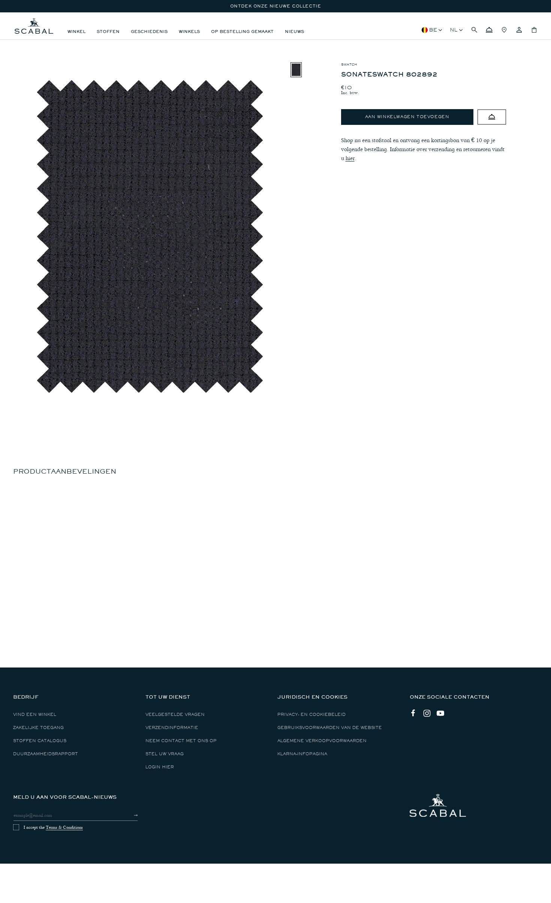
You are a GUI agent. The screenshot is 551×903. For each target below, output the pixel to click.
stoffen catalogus (39, 741)
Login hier (159, 767)
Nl (454, 30)
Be (433, 30)
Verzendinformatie (171, 728)
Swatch (349, 64)
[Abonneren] (129, 815)
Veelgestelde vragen (175, 714)
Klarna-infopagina (302, 754)
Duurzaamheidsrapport (45, 754)
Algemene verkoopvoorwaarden (322, 741)
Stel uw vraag (164, 754)
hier (350, 158)
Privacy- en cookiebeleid (311, 714)
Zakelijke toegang (38, 728)
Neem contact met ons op (181, 741)
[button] (474, 30)
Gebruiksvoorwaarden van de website (329, 728)
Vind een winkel (34, 714)
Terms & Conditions (64, 827)
